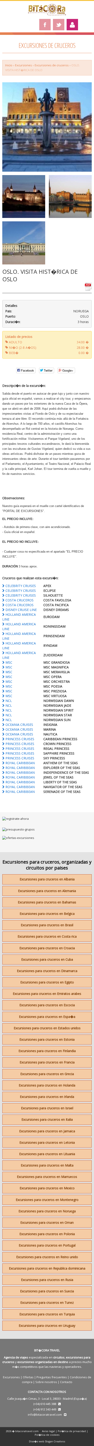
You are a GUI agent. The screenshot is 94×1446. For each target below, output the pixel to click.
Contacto (66, 1382)
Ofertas (28, 1377)
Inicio (8, 65)
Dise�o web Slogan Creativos (47, 1441)
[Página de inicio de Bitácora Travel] (47, 13)
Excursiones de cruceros (52, 65)
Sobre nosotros (46, 1382)
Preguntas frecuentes (52, 1377)
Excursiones (23, 65)
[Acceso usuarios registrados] (72, 24)
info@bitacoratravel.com (45, 1414)
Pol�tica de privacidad (72, 1431)
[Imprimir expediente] (88, 288)
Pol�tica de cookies (47, 1434)
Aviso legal (48, 1431)
